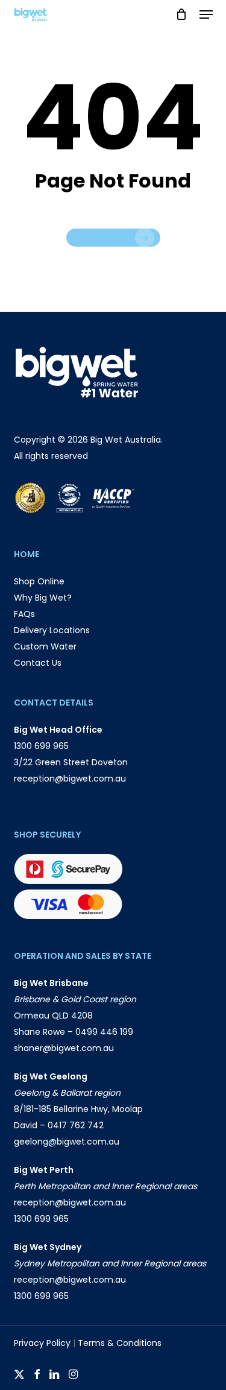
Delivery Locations (52, 630)
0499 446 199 (104, 1032)
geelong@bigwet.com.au (66, 1142)
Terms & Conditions (120, 1343)
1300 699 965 (41, 746)
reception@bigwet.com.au (70, 778)
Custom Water (45, 646)
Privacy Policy (42, 1343)
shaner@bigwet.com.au (64, 1048)
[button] (206, 14)
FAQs (24, 614)
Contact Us (37, 663)
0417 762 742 (76, 1125)
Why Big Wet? (43, 598)
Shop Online (39, 581)
